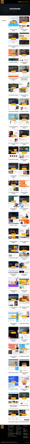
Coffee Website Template (13, 159)
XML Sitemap (2, 442)
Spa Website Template (13, 62)
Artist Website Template (13, 257)
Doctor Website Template (13, 372)
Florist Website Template (13, 95)
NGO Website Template (24, 405)
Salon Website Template (24, 45)
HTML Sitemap (7, 442)
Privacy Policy (11, 442)
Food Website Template (24, 175)
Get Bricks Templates (25, 1)
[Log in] (20, 1)
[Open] (18, 1)
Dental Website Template (24, 356)
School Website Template (24, 421)
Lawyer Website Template (13, 111)
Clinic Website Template (13, 389)
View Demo (13, 22)
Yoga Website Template (24, 323)
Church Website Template (13, 421)
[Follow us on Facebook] (27, 442)
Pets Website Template (24, 111)
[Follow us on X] (25, 442)
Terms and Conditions (16, 442)
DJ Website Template (13, 225)
